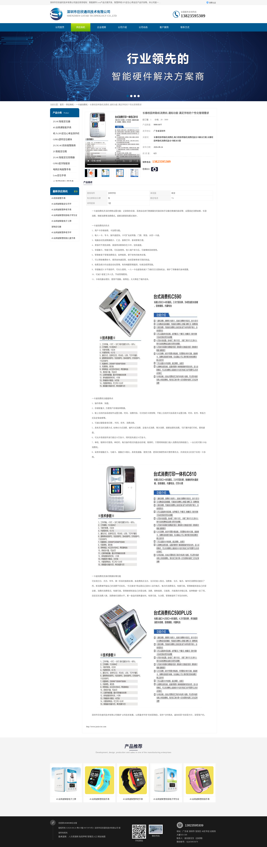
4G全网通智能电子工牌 (61, 221)
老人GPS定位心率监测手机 (66, 133)
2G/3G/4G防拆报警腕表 (64, 145)
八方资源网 (73, 837)
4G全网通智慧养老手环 (61, 232)
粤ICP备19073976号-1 (85, 828)
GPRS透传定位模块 (62, 139)
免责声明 (83, 837)
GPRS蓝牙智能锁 (61, 163)
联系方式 (185, 27)
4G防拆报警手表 (58, 198)
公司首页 (59, 27)
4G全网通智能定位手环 (61, 204)
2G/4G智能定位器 (61, 121)
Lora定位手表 (59, 175)
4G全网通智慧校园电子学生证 (64, 215)
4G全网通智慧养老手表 (61, 210)
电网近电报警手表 (62, 169)
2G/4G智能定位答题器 (64, 157)
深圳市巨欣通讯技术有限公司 (106, 828)
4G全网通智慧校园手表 (133, 799)
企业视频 (101, 27)
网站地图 (101, 837)
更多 (76, 191)
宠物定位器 (56, 227)
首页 (62, 105)
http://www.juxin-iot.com (96, 727)
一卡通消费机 (82, 105)
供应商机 (80, 27)
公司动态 (143, 27)
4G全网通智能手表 (62, 127)
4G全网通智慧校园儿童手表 (63, 238)
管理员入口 (92, 837)
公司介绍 (122, 27)
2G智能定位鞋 (60, 151)
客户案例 (164, 27)
